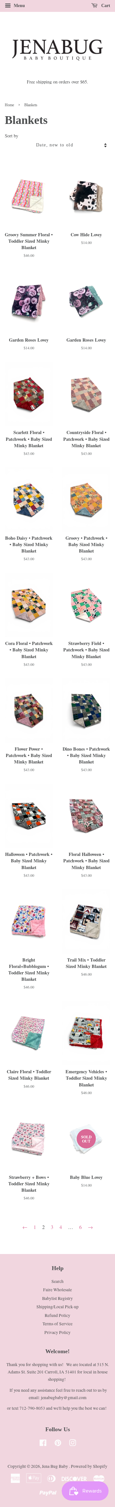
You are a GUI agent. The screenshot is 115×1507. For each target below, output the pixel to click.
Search (57, 1281)
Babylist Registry (57, 1298)
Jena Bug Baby (55, 1466)
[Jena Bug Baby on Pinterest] (57, 1444)
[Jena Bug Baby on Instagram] (72, 1444)
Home (9, 105)
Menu (18, 5)
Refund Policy (57, 1315)
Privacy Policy (57, 1332)
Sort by (11, 136)
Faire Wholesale (57, 1290)
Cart (105, 5)
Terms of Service (57, 1324)
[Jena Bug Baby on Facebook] (43, 1444)
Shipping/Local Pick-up (57, 1307)
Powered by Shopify (89, 1466)
